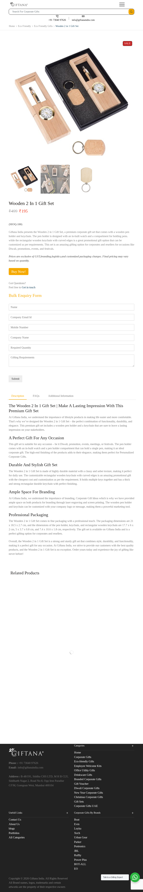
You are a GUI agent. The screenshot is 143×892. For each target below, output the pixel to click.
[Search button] (131, 12)
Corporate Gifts (82, 757)
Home (12, 26)
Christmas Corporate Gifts (88, 797)
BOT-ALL (80, 864)
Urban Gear (80, 837)
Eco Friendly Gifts (43, 26)
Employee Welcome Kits (87, 765)
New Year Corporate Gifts (88, 792)
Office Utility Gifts (84, 770)
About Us (14, 824)
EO (76, 868)
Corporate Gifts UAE (86, 805)
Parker (77, 841)
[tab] (18, 396)
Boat (76, 819)
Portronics (79, 846)
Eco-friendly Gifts (84, 761)
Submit (15, 378)
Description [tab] (17, 395)
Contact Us (15, 819)
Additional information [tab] (60, 395)
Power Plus (80, 859)
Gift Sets (79, 801)
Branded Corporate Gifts (87, 779)
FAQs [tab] (36, 395)
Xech (77, 833)
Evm (76, 824)
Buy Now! (18, 271)
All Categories (17, 837)
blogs (12, 828)
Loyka (77, 828)
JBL (76, 850)
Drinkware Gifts (83, 774)
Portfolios (14, 833)
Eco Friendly (24, 26)
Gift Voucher (81, 783)
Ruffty (77, 855)
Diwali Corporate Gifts (86, 788)
